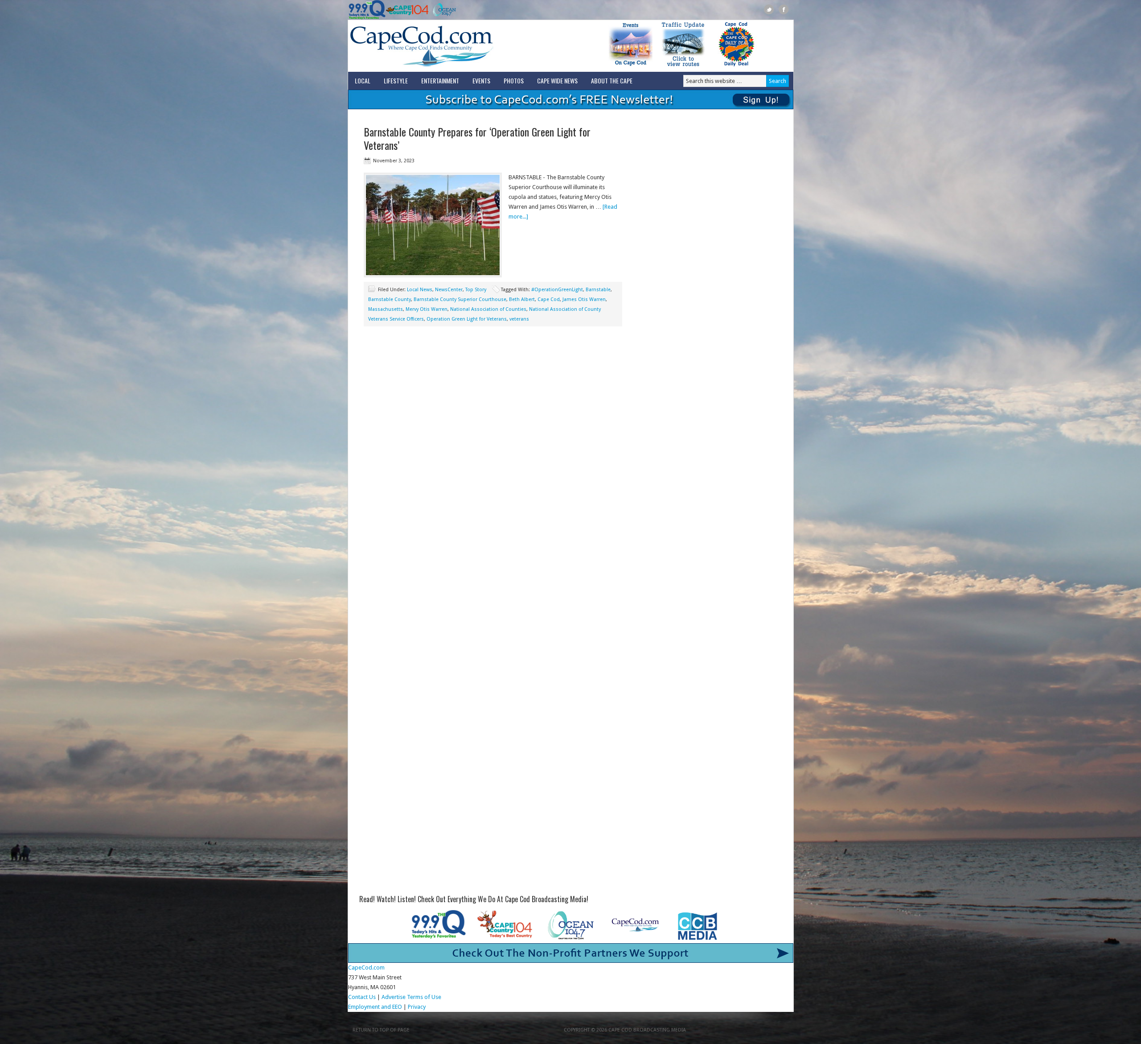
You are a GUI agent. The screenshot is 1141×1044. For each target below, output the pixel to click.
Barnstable (598, 290)
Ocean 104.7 (442, 10)
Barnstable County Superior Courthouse (460, 299)
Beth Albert (522, 299)
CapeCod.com (461, 46)
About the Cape (611, 80)
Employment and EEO (375, 1006)
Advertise (394, 997)
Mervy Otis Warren (426, 309)
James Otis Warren (584, 299)
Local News (419, 290)
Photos (514, 80)
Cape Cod (549, 299)
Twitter (769, 9)
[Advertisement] (493, 406)
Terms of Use (424, 997)
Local (362, 80)
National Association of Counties (488, 309)
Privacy (417, 1006)
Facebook (784, 9)
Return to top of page (381, 1030)
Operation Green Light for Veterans (467, 319)
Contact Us (362, 997)
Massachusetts (385, 309)
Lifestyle (396, 80)
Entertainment (440, 80)
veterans (519, 319)
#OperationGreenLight (557, 290)
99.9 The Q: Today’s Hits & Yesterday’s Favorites (367, 10)
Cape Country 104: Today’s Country (407, 10)
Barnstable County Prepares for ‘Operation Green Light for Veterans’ (477, 138)
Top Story (475, 290)
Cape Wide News (557, 80)
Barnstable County (389, 299)
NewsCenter (449, 290)
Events (481, 80)
